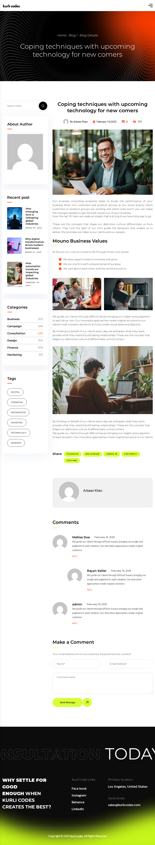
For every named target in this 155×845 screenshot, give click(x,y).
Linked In (111, 454)
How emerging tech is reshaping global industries (32, 216)
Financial (17, 402)
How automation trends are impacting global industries (33, 271)
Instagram (92, 454)
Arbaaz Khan (92, 490)
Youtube (72, 460)
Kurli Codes (76, 836)
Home (62, 35)
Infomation (18, 412)
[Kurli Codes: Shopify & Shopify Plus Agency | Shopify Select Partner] (11, 5)
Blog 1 (73, 35)
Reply (74, 556)
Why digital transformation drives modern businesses (34, 244)
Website (16, 443)
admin (77, 604)
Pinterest (130, 454)
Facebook (73, 454)
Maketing (17, 422)
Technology (19, 432)
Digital (15, 392)
